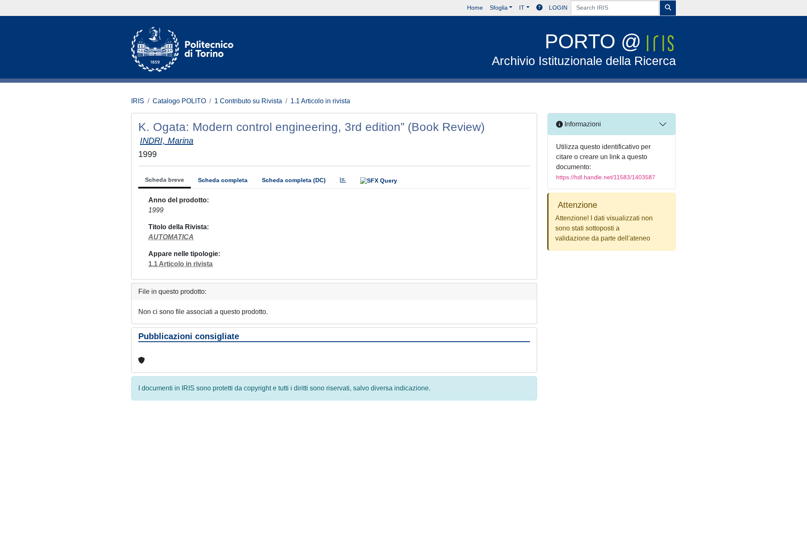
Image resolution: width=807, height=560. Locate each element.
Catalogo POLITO (179, 101)
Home (475, 7)
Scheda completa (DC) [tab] (294, 180)
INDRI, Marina (166, 140)
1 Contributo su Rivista (248, 101)
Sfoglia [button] (499, 7)
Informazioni (582, 124)
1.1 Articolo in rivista (320, 101)
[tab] (343, 180)
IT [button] (522, 7)
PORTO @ (584, 49)
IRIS (137, 101)
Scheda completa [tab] (223, 180)
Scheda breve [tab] (164, 179)
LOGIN (558, 7)
